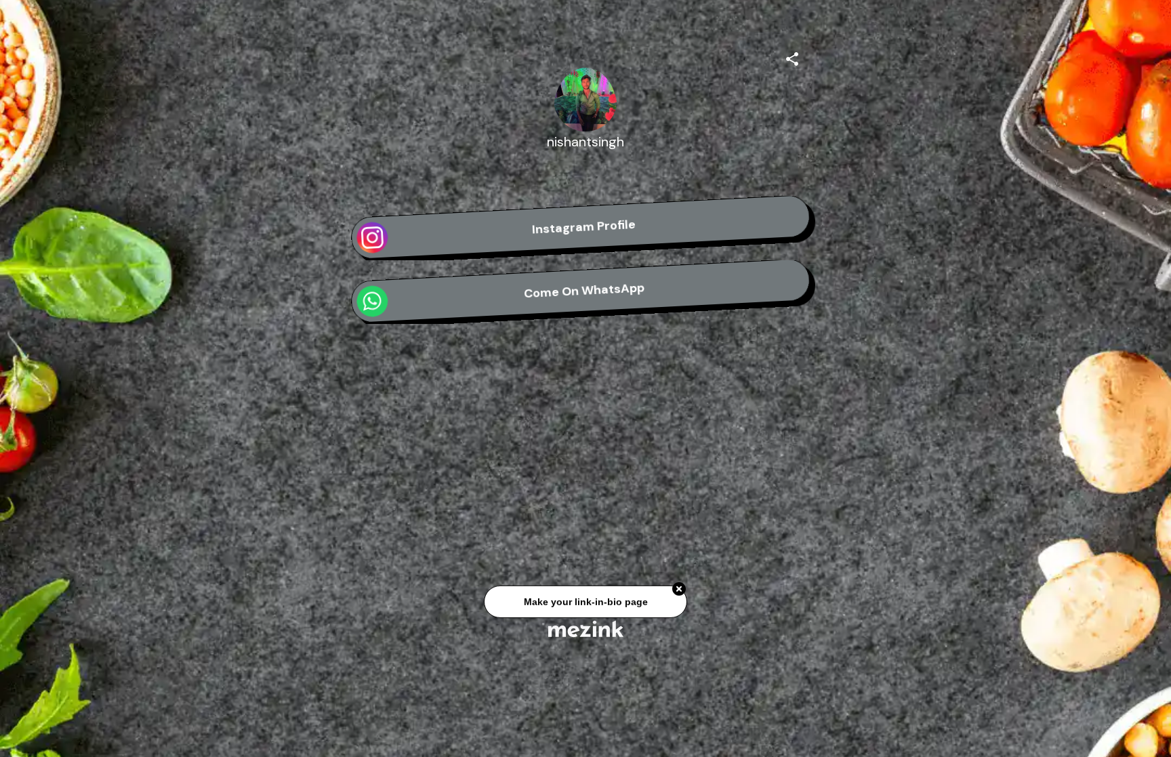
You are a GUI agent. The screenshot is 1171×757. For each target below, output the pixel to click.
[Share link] (792, 57)
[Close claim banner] (679, 590)
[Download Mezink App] (585, 628)
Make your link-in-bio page (585, 602)
